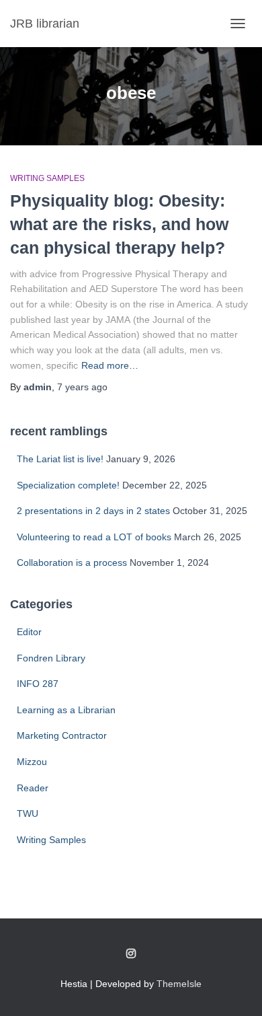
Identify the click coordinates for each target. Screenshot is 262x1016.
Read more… (109, 365)
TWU (27, 813)
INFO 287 (37, 683)
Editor (29, 631)
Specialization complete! (68, 485)
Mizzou (32, 761)
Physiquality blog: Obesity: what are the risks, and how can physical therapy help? (119, 224)
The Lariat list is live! (60, 458)
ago (82, 387)
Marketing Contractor (62, 735)
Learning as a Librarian (66, 709)
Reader (32, 788)
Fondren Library (51, 658)
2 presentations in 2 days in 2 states (93, 510)
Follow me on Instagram (131, 954)
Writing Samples (47, 178)
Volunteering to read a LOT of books (94, 537)
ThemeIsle (179, 983)
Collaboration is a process (72, 562)
